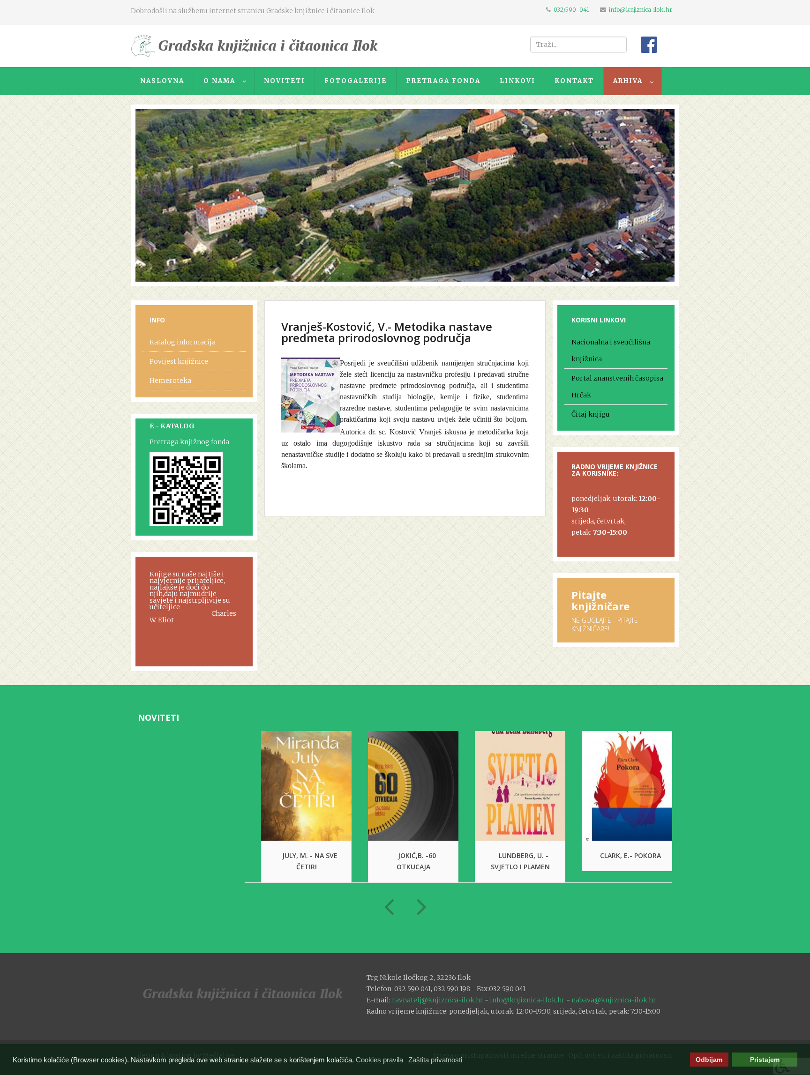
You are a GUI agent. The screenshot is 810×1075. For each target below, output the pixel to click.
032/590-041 (571, 9)
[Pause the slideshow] (646, 195)
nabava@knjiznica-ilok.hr (613, 1000)
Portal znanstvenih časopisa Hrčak (617, 386)
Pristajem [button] (765, 1059)
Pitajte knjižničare (600, 600)
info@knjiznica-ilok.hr (640, 9)
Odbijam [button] (709, 1059)
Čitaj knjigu (590, 414)
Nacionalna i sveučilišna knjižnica (610, 350)
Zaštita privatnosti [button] (435, 1060)
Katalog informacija (183, 342)
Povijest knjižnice (179, 361)
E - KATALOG (172, 426)
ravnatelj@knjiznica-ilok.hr (437, 1000)
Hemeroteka (170, 380)
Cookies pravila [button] (379, 1060)
